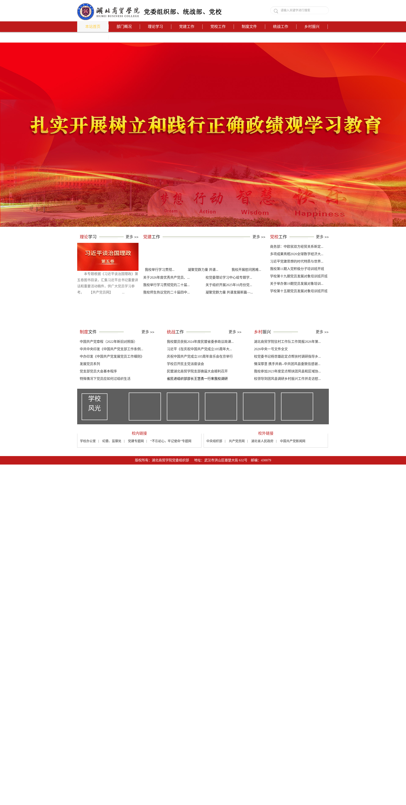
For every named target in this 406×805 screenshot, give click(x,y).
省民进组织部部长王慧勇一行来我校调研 (197, 398)
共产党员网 (237, 460)
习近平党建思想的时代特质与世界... (296, 280)
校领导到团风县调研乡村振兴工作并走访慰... (287, 398)
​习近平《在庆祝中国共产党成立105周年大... (199, 368)
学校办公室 (88, 460)
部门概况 (124, 27)
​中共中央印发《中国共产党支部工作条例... (111, 368)
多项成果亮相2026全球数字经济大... (296, 273)
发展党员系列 (90, 383)
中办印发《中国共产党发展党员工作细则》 (112, 375)
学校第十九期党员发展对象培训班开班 (299, 295)
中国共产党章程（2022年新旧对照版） (108, 360)
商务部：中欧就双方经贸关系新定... (296, 265)
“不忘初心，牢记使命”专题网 (170, 460)
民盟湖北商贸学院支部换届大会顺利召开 (197, 390)
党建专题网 (136, 460)
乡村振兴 (312, 27)
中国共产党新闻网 (292, 460)
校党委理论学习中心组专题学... (229, 296)
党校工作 (218, 27)
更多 (132, 256)
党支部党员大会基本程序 (98, 390)
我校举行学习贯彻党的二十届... (166, 304)
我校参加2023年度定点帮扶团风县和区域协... (287, 390)
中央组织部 (214, 460)
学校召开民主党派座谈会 (185, 383)
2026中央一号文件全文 (271, 368)
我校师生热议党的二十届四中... (166, 311)
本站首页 (92, 27)
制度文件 (249, 27)
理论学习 (155, 27)
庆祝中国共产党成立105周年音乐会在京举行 (200, 375)
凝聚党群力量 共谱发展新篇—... (229, 311)
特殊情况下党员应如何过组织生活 (105, 398)
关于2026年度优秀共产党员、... (166, 296)
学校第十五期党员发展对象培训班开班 (299, 310)
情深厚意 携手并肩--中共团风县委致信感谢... (287, 383)
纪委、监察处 (111, 460)
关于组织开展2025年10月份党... (229, 304)
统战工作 (280, 27)
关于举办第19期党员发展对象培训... (296, 302)
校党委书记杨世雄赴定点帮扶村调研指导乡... (287, 375)
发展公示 (92, 37)
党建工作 (186, 27)
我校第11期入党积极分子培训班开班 (297, 288)
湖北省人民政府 (262, 460)
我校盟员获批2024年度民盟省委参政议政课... (200, 360)
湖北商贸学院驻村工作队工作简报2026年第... (287, 360)
